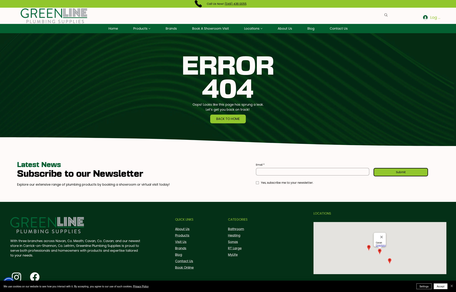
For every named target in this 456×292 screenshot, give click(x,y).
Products (182, 235)
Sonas (233, 242)
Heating (234, 235)
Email (260, 165)
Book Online (184, 267)
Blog (178, 254)
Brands (180, 248)
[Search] (386, 15)
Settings (424, 286)
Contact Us (184, 261)
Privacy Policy (141, 286)
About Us (182, 229)
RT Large (235, 248)
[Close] (452, 286)
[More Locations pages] (261, 28)
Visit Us (180, 242)
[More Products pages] (149, 28)
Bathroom (236, 229)
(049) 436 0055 (236, 4)
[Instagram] (16, 277)
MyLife (233, 254)
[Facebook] (34, 277)
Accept (440, 286)
